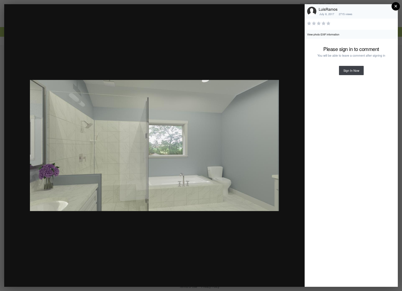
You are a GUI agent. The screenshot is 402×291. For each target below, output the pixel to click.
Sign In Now (351, 70)
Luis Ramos (39, 15)
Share (291, 279)
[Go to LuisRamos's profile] (311, 11)
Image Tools (262, 279)
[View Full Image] (297, 11)
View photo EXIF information (323, 34)
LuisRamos (328, 9)
